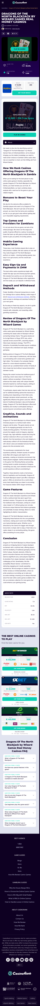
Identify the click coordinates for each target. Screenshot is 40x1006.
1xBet (20, 844)
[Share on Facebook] (8, 33)
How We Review (19, 922)
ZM (19, 965)
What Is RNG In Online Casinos (19, 898)
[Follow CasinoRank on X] (17, 960)
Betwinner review (19, 672)
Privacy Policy (20, 929)
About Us (19, 915)
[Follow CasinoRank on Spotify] (27, 960)
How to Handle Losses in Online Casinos (19, 902)
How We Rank (20, 926)
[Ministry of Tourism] (11, 983)
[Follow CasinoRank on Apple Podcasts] (31, 960)
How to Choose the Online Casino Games (20, 891)
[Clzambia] (28, 983)
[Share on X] (3, 33)
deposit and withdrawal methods (18, 297)
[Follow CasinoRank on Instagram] (13, 960)
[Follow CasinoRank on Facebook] (8, 960)
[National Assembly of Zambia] (19, 983)
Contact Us (20, 919)
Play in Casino (19, 49)
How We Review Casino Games (19, 875)
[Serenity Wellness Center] (24, 989)
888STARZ (19, 847)
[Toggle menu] (3, 2)
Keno (20, 864)
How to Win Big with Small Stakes (19, 895)
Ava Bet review (19, 731)
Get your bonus (24, 93)
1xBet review (20, 702)
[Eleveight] (9, 989)
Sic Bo (19, 868)
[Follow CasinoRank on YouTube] (22, 960)
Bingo (19, 861)
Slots (19, 871)
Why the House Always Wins (19, 888)
